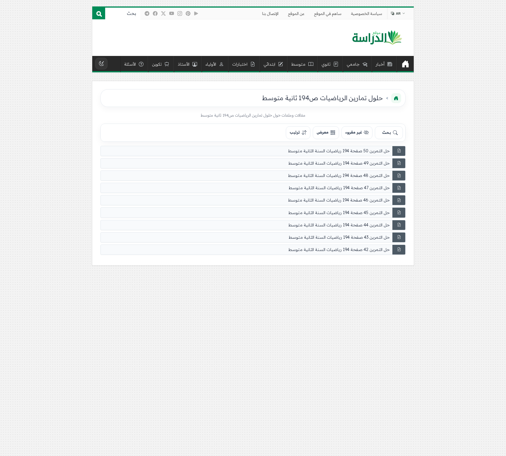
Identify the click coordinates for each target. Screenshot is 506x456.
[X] (163, 13)
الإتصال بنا (270, 13)
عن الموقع (296, 13)
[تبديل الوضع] (101, 63)
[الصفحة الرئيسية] (396, 98)
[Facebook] (155, 13)
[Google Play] (196, 13)
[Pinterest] (188, 13)
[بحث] (98, 13)
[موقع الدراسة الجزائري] (377, 38)
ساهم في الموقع (327, 13)
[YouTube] (171, 13)
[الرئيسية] (405, 64)
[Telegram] (147, 13)
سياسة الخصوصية (366, 13)
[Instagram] (179, 13)
